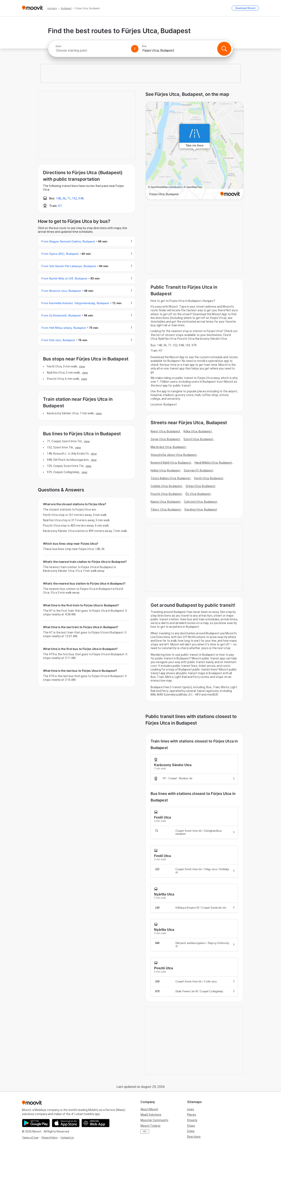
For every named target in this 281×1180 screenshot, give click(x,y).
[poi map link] (194, 151)
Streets (192, 1120)
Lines (190, 1109)
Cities (191, 1131)
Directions (194, 1136)
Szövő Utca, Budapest (198, 439)
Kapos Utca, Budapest (165, 501)
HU (145, 1131)
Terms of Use (30, 1137)
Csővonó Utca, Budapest (200, 501)
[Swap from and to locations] (134, 48)
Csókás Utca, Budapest (166, 486)
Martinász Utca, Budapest (168, 447)
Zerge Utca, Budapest (165, 439)
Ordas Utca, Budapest (200, 486)
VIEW (82, 366)
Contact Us (67, 1137)
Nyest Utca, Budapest (165, 431)
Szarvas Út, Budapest (198, 470)
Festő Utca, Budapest (208, 478)
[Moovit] (32, 8)
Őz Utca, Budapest (198, 494)
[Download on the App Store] (66, 1123)
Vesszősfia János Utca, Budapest (173, 454)
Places (191, 1114)
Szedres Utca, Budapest (200, 509)
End (144, 46)
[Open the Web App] (95, 1123)
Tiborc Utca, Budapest (166, 509)
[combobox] (92, 50)
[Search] (224, 49)
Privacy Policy (49, 1137)
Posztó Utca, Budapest (166, 494)
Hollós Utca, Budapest (165, 470)
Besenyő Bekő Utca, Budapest (171, 462)
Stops (191, 1125)
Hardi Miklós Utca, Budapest (213, 462)
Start (58, 46)
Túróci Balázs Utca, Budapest (170, 478)
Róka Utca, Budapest (197, 431)
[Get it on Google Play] (36, 1123)
